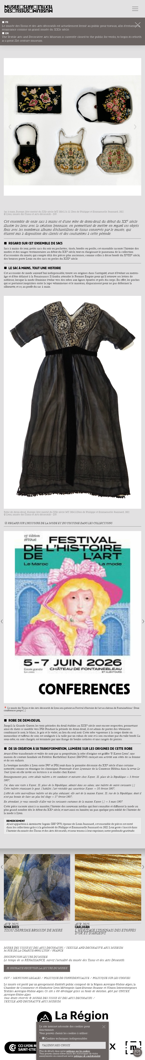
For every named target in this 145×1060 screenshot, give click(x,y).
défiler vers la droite (134, 127)
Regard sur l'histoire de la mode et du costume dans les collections (59, 523)
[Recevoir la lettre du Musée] (137, 1052)
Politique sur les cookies (111, 978)
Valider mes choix (56, 1045)
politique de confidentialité (87, 1056)
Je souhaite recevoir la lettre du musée (36, 968)
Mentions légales (27, 978)
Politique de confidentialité (66, 978)
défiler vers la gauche (11, 127)
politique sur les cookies (78, 1051)
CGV (7, 978)
